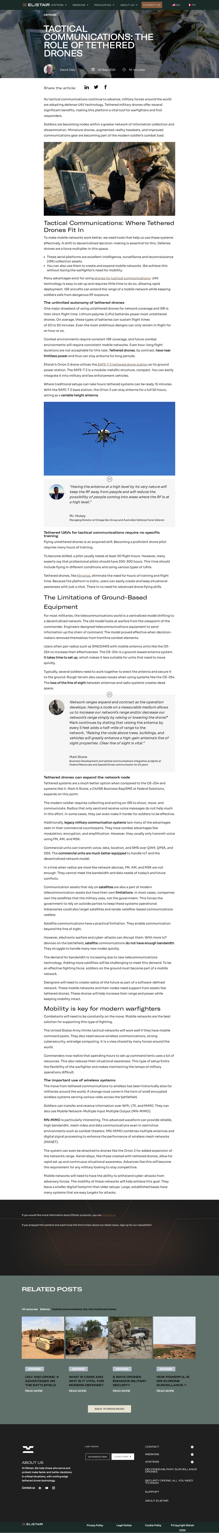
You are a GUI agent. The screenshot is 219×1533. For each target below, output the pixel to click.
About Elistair (156, 1500)
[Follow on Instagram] (53, 1488)
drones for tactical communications (122, 278)
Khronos (83, 576)
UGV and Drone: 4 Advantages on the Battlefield (42, 1381)
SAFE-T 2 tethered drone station (123, 364)
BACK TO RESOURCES (109, 1408)
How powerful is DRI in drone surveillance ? (173, 1381)
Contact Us (151, 5)
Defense (45, 1309)
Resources (102, 5)
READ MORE (34, 1391)
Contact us (108, 1215)
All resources (30, 1309)
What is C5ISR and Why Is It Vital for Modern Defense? (86, 1381)
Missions (79, 5)
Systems (57, 5)
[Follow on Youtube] (46, 1488)
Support (152, 1491)
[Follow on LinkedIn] (40, 1488)
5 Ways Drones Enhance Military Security (129, 1381)
